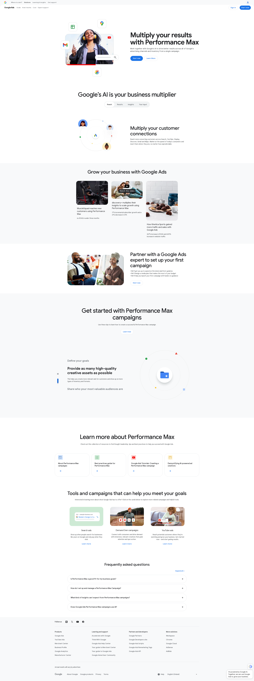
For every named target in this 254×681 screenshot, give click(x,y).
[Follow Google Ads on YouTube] (77, 621)
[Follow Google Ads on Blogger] (66, 621)
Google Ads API (135, 651)
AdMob (169, 651)
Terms (106, 674)
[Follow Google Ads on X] (72, 621)
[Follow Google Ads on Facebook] (83, 621)
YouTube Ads (60, 640)
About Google (72, 674)
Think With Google (99, 640)
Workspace (170, 636)
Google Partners (135, 636)
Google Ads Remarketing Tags (140, 647)
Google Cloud (171, 644)
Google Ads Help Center (101, 644)
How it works (26, 7)
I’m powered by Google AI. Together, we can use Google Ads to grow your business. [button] (239, 674)
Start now (245, 8)
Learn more (86, 544)
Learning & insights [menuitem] (39, 2)
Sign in (233, 8)
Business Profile (61, 647)
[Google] (58, 674)
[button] (127, 190)
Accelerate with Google (101, 636)
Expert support (43, 7)
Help (162, 674)
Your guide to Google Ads (102, 651)
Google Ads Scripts (136, 644)
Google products (86, 674)
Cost (34, 7)
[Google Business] (5, 2)
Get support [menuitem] (52, 2)
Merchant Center (61, 644)
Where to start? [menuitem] (16, 2)
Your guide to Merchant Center (104, 647)
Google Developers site (138, 640)
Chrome (169, 640)
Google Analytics (61, 651)
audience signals (101, 390)
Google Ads (59, 636)
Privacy (98, 674)
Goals (19, 7)
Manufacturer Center (63, 655)
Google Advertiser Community (103, 655)
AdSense (169, 647)
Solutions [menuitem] (27, 2)
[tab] (109, 104)
